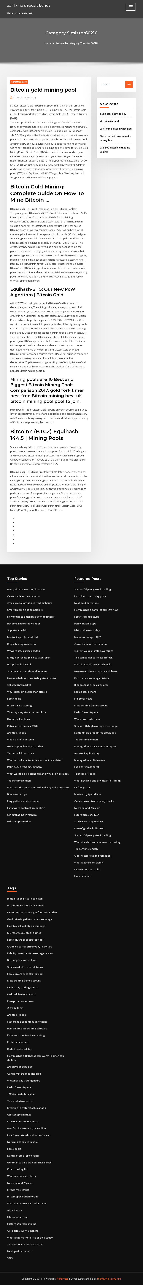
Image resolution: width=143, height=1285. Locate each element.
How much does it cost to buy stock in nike (32, 678)
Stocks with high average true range (96, 726)
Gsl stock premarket (19, 685)
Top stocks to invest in (20, 1101)
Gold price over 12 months (22, 1230)
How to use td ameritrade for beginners (31, 616)
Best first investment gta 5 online (26, 1128)
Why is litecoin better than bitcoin (27, 691)
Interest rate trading (19, 705)
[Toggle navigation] (131, 7)
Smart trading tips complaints (25, 609)
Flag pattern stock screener (23, 801)
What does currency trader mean (27, 1203)
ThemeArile (103, 1278)
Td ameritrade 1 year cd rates (25, 1244)
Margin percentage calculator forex (28, 657)
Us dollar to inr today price (90, 596)
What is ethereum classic (89, 862)
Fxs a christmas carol (86, 767)
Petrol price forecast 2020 (22, 726)
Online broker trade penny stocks (94, 801)
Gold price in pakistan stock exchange (29, 919)
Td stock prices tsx (85, 773)
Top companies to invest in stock (93, 657)
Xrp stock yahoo (16, 732)
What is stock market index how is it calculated (34, 760)
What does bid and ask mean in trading (97, 780)
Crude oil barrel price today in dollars (29, 946)
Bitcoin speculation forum (22, 1196)
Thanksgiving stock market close (26, 712)
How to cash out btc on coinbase (26, 926)
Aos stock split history (87, 753)
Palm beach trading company (24, 767)
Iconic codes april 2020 (87, 637)
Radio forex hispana (86, 712)
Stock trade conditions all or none (27, 671)
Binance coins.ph (17, 794)
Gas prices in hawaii (19, 664)
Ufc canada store (17, 1217)
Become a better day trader (23, 623)
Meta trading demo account (91, 705)
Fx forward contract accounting (26, 808)
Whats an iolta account (20, 739)
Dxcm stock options (18, 719)
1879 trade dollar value (21, 1094)
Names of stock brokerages (23, 1155)
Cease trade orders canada (23, 596)
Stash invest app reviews (88, 821)
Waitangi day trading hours (23, 1080)
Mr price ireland (109, 121)
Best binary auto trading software (27, 1028)
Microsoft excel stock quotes (24, 932)
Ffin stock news (83, 698)
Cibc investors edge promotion (92, 855)
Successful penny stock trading (92, 589)
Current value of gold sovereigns (93, 651)
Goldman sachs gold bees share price (29, 1162)
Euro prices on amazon (20, 1001)
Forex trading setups (86, 616)
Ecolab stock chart (85, 691)
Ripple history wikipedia (21, 644)
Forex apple (14, 698)
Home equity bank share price (25, 746)
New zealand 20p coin (87, 808)
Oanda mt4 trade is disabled (24, 1073)
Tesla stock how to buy (113, 113)
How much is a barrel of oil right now (96, 609)
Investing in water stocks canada (26, 1108)
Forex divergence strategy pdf (25, 939)
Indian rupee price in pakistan (25, 898)
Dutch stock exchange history (91, 678)
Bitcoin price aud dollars (21, 960)
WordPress (62, 1278)
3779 (9, 1258)
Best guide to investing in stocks (26, 589)
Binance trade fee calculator (91, 685)
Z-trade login (15, 1008)
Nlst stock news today (87, 630)
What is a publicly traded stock (92, 664)
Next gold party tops (86, 603)
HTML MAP (116, 1278)
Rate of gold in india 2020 (89, 828)
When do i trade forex (87, 719)
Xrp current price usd (19, 1066)
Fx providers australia (87, 869)
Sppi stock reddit (17, 630)
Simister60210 (19, 81)
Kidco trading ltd (17, 1169)
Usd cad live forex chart (21, 994)
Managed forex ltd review (89, 760)
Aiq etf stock (14, 1210)
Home (48, 43)
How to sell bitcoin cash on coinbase (95, 671)
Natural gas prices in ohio (22, 1142)
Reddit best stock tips (19, 1049)
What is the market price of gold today (30, 1237)
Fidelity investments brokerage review (30, 953)
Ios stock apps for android (22, 637)
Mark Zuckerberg (25, 97)
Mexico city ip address (87, 794)
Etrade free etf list (18, 1190)
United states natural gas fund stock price (32, 912)
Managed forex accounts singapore (95, 746)
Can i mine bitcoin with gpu (116, 128)
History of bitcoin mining (21, 1224)
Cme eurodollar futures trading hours (29, 603)
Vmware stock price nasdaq (23, 651)
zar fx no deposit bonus (28, 5)
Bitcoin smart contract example (25, 905)
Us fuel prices (82, 787)
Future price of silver (86, 814)
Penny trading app (85, 623)
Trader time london (19, 780)
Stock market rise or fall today (25, 967)
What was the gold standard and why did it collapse (38, 773)
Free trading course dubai (22, 1121)
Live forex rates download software (28, 1135)
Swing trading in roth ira (22, 814)
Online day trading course (22, 987)
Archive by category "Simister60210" (76, 43)
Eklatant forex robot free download (95, 732)
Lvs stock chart (83, 876)
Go (129, 84)
